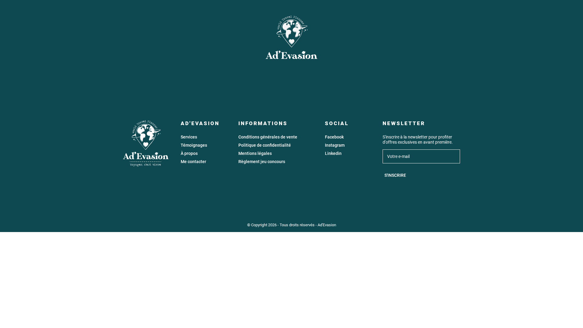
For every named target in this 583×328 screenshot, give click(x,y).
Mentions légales (255, 153)
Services (189, 137)
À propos (189, 153)
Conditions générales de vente (267, 137)
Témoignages (194, 145)
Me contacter (193, 161)
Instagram (335, 145)
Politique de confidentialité (264, 145)
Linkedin (333, 153)
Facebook (334, 137)
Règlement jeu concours (261, 161)
